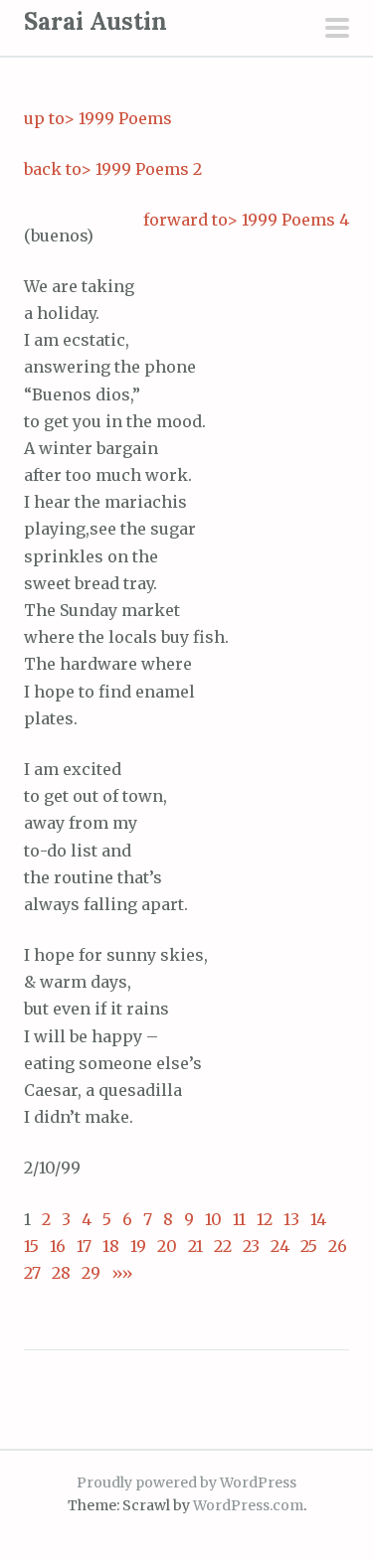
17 (84, 1246)
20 (167, 1246)
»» (116, 1273)
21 (195, 1246)
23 (251, 1246)
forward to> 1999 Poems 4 (246, 220)
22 (223, 1246)
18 (110, 1246)
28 (61, 1273)
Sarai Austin (95, 21)
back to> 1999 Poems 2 (113, 169)
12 (265, 1219)
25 (308, 1246)
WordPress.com (248, 1505)
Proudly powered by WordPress (186, 1482)
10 (213, 1219)
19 (138, 1246)
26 (337, 1246)
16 (58, 1246)
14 (318, 1219)
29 (91, 1273)
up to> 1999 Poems (98, 118)
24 (280, 1246)
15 (31, 1246)
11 (239, 1219)
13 (291, 1219)
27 (32, 1273)
